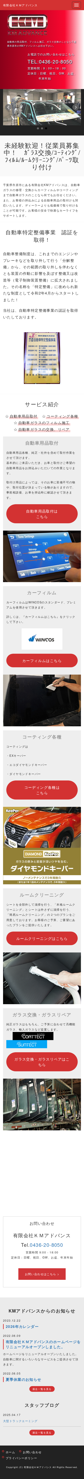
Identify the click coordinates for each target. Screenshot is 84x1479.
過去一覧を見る (42, 1389)
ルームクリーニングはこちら (42, 938)
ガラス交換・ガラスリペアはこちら (42, 1061)
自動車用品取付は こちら (42, 513)
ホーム (10, 1452)
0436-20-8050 (46, 1244)
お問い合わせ (32, 1452)
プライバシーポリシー (21, 1458)
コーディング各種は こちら (42, 790)
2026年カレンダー (22, 1326)
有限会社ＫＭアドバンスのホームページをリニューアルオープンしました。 (43, 1344)
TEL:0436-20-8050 (50, 61)
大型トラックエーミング (20, 1421)
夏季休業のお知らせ (23, 1379)
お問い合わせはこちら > (42, 1274)
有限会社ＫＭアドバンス (20, 5)
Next (75, 107)
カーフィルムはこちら (42, 660)
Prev (8, 107)
